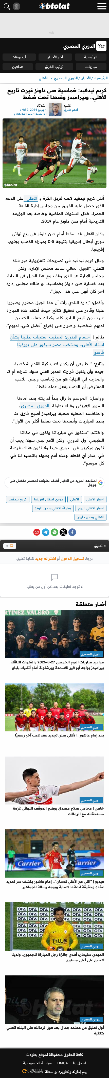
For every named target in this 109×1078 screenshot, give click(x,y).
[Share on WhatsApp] (54, 532)
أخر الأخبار (55, 57)
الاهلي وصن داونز (90, 517)
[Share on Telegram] (45, 532)
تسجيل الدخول (72, 558)
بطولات (32, 1054)
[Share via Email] (37, 532)
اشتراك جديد (45, 558)
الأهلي (31, 198)
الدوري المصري (35, 405)
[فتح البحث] (7, 6)
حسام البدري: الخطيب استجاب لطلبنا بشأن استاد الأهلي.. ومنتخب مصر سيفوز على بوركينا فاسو (57, 344)
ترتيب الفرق (54, 66)
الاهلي (74, 499)
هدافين (17, 66)
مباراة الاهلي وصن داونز (53, 508)
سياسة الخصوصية (37, 1063)
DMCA (62, 1063)
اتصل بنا (79, 1063)
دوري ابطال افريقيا (48, 499)
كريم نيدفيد (18, 499)
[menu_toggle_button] (101, 6)
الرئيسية (90, 57)
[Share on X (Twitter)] (63, 532)
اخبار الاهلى (95, 499)
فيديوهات (19, 57)
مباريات (91, 66)
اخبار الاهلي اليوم (91, 508)
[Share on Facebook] (72, 532)
